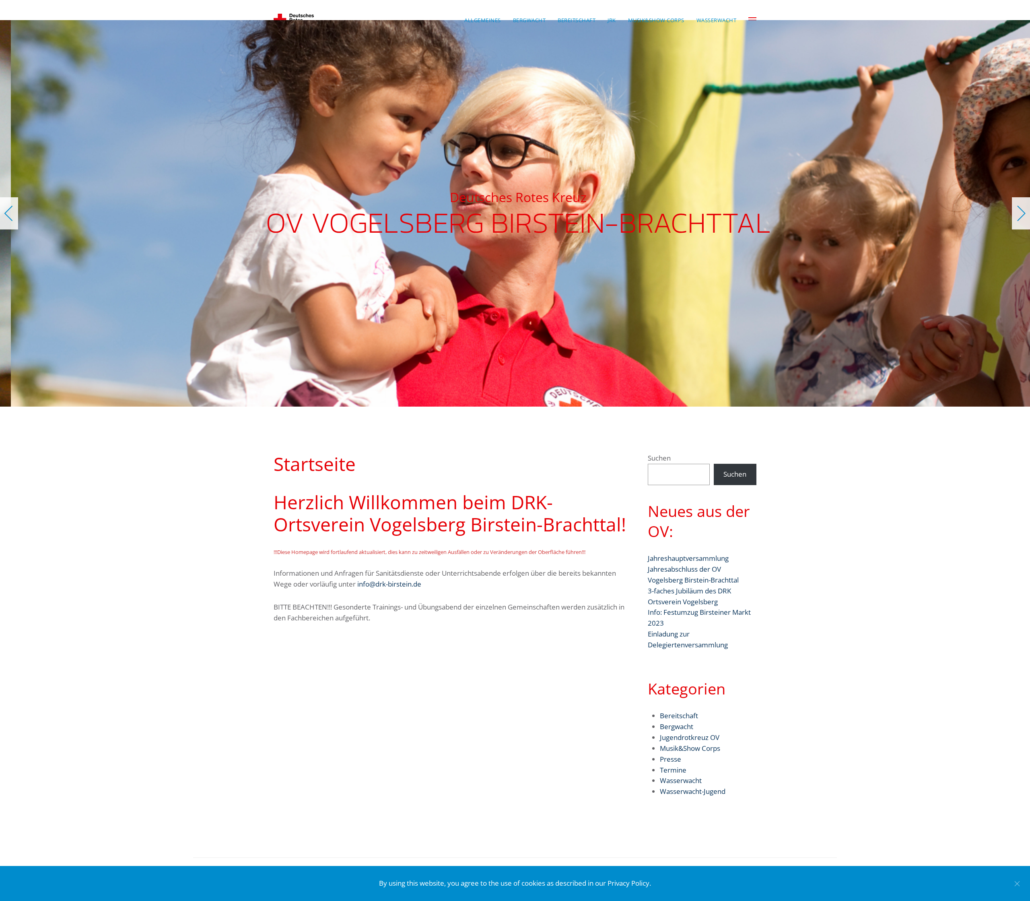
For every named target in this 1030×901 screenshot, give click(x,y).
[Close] (1017, 884)
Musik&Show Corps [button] (656, 20)
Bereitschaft (679, 715)
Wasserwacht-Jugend (692, 791)
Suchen (659, 458)
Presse (670, 759)
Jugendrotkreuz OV (689, 737)
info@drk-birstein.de (389, 584)
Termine (673, 770)
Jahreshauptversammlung (688, 558)
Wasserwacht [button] (716, 20)
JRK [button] (612, 20)
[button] (9, 213)
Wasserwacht (681, 780)
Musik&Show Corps (690, 748)
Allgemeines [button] (482, 20)
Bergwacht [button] (529, 20)
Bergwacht (676, 726)
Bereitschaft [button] (576, 20)
